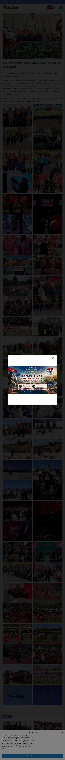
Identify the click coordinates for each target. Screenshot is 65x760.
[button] (62, 732)
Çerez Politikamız (6, 751)
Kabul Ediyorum (32, 756)
